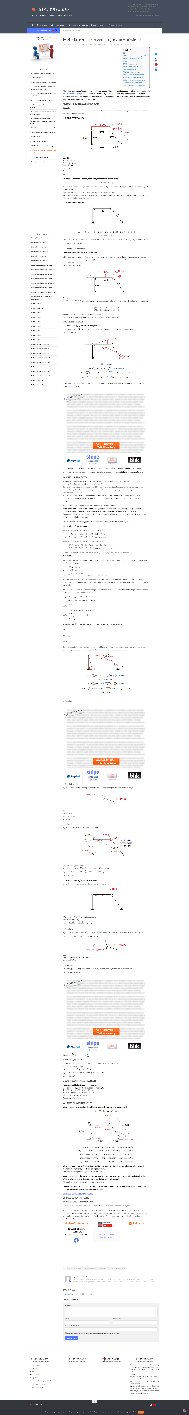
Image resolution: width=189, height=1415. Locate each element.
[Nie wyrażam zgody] (187, 1412)
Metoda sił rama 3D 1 (37, 380)
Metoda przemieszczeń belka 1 (40, 344)
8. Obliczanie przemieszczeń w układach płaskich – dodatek (43, 113)
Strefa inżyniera (116, 25)
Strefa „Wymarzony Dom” (79, 25)
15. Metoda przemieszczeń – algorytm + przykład (43, 152)
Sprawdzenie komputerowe (135, 85)
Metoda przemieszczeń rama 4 (40, 371)
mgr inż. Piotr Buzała (76, 45)
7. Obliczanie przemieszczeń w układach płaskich (43, 106)
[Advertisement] (138, 1244)
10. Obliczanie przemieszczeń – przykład (43, 128)
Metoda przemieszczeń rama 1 (40, 358)
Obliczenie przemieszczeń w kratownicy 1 (44, 292)
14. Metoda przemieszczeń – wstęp (42, 146)
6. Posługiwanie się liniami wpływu (41, 100)
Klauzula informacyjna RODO (41, 1381)
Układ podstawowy (131, 66)
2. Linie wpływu (36, 77)
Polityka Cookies (37, 1387)
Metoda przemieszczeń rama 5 (40, 376)
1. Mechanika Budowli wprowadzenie (42, 73)
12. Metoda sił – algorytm (39, 137)
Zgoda (141, 1412)
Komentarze (72, 1294)
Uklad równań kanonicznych (134, 74)
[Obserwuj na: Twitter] (49, 30)
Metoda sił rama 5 (36, 330)
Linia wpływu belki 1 (37, 238)
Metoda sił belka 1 (37, 303)
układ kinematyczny (120, 1268)
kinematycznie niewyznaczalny (75, 1268)
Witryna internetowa (72, 1325)
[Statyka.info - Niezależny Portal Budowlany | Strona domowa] (52, 11)
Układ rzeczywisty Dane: (133, 58)
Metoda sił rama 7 (36, 339)
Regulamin (34, 1378)
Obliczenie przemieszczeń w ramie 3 (42, 283)
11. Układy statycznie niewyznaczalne (43, 132)
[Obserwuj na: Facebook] (56, 30)
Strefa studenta (58, 25)
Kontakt (34, 1368)
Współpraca (35, 1374)
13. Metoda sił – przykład (39, 141)
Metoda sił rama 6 (36, 335)
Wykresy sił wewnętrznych (133, 77)
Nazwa (67, 1318)
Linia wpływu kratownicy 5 (39, 260)
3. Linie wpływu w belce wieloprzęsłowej (43, 82)
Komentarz (69, 1305)
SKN (125, 61)
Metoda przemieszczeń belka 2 (40, 348)
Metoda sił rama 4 (36, 326)
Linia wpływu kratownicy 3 (39, 251)
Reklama (34, 1371)
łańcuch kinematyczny (90, 1268)
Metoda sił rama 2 (36, 317)
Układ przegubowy (131, 64)
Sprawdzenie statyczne (133, 83)
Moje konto (35, 1365)
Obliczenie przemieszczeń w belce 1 (42, 269)
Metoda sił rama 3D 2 (37, 385)
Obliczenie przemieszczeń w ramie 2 (42, 278)
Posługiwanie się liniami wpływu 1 (41, 265)
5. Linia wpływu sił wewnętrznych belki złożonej (44, 95)
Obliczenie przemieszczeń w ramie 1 (42, 274)
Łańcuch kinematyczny (132, 72)
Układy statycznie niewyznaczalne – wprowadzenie (42, 298)
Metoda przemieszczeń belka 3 (40, 353)
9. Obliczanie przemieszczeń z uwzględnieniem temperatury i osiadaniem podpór (42, 121)
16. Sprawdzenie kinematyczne (40, 157)
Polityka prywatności (38, 1384)
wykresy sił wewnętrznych (81, 111)
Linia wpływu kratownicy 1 (39, 242)
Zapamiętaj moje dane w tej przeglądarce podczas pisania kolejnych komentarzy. (93, 1333)
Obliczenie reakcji (130, 69)
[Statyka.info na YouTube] (53, 30)
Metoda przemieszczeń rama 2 (40, 362)
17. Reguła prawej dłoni (38, 162)
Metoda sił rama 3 (36, 321)
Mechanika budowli (72, 30)
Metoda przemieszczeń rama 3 (40, 367)
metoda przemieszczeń (103, 1268)
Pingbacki (87, 1294)
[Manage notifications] (184, 1410)
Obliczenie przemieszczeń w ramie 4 (42, 287)
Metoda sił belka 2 (37, 308)
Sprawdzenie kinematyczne (135, 80)
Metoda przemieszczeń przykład (136, 56)
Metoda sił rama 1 (36, 312)
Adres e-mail (117, 1318)
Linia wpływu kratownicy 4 (39, 256)
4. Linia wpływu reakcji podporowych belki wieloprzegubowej (43, 88)
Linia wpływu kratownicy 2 (39, 247)
